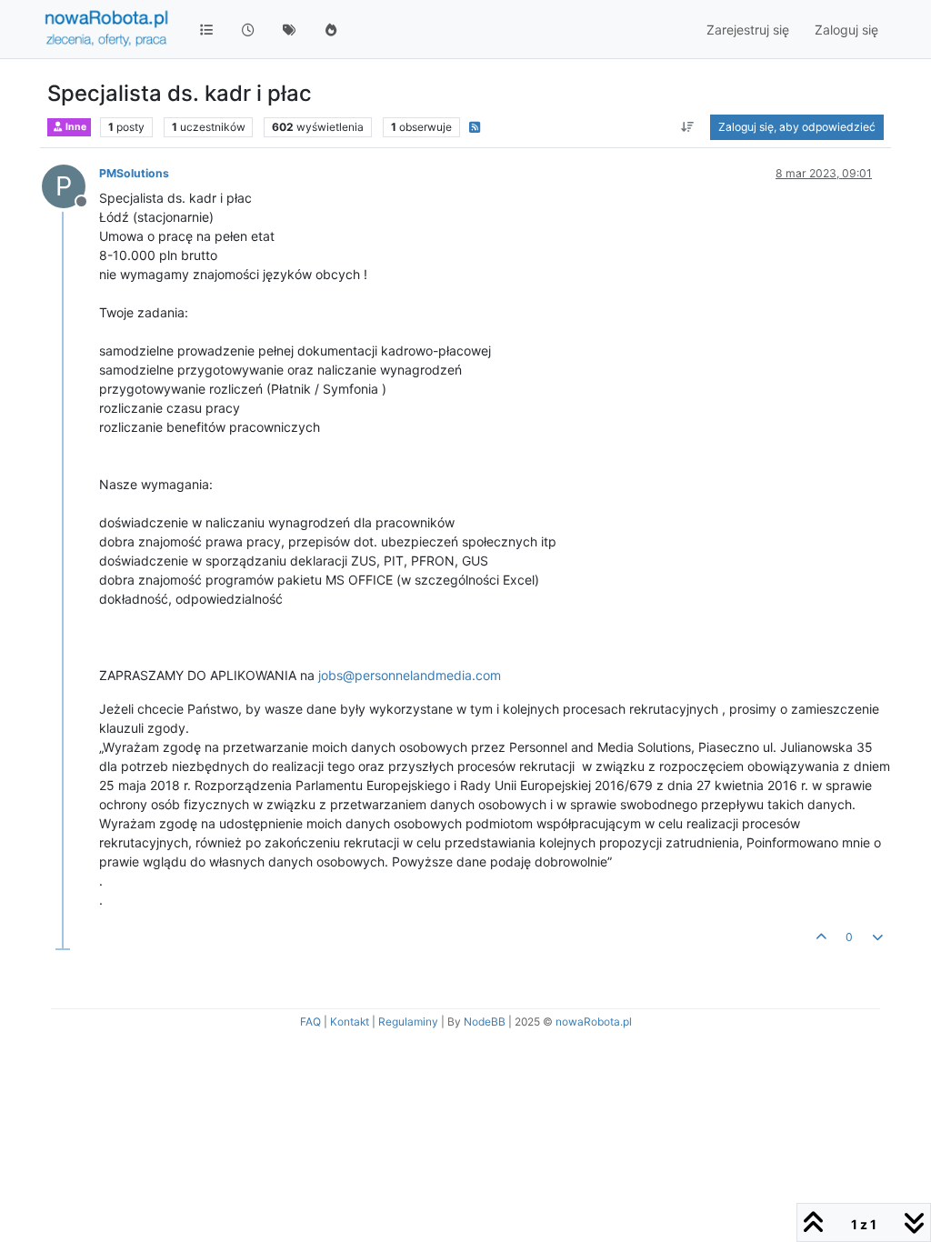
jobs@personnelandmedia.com (409, 675)
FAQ (310, 1021)
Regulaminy (408, 1021)
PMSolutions (134, 173)
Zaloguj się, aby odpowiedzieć (797, 127)
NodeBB (485, 1021)
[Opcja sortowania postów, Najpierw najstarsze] (688, 127)
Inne (75, 127)
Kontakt (349, 1021)
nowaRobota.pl (594, 1021)
